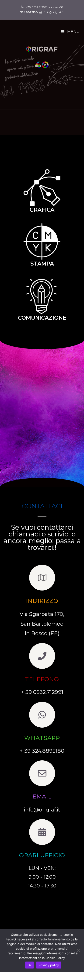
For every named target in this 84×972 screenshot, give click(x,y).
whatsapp (42, 738)
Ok (30, 965)
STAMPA (42, 263)
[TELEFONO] (42, 656)
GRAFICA (42, 210)
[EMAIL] (42, 773)
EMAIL (42, 796)
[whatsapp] (42, 715)
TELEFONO (42, 679)
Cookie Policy (55, 958)
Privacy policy (48, 965)
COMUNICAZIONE (42, 318)
